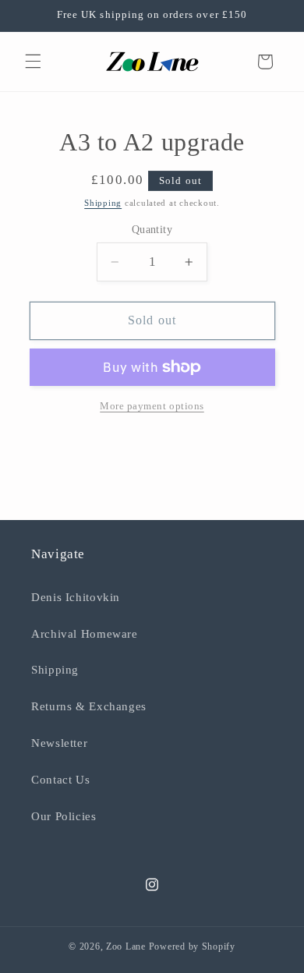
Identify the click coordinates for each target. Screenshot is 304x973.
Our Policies (64, 816)
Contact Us (60, 779)
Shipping (103, 203)
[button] (33, 62)
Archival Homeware (84, 634)
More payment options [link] (152, 406)
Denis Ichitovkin (75, 597)
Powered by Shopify (192, 946)
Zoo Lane (126, 946)
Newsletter (59, 743)
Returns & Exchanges (89, 706)
